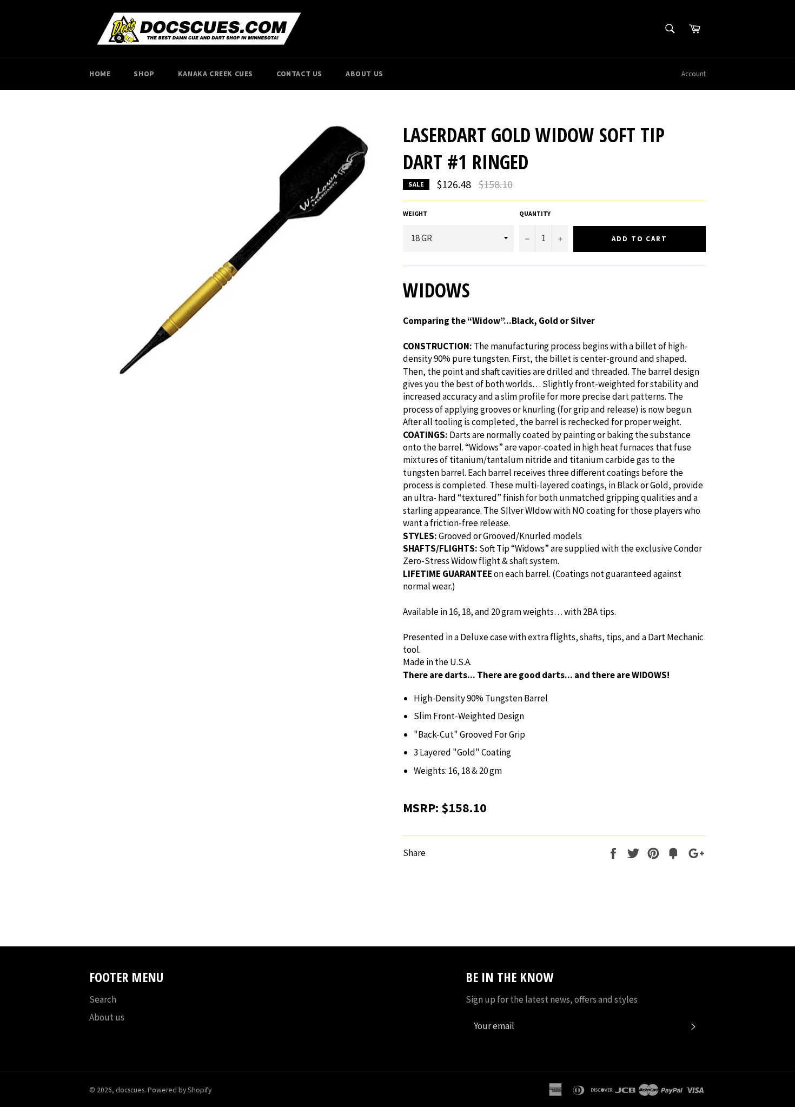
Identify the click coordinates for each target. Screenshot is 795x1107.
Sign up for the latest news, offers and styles (552, 999)
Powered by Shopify (179, 1090)
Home (99, 73)
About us (106, 1017)
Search (102, 999)
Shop (144, 73)
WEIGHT (415, 213)
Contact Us (299, 73)
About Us (364, 73)
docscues (130, 1090)
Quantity (535, 213)
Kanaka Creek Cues (215, 73)
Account (693, 73)
